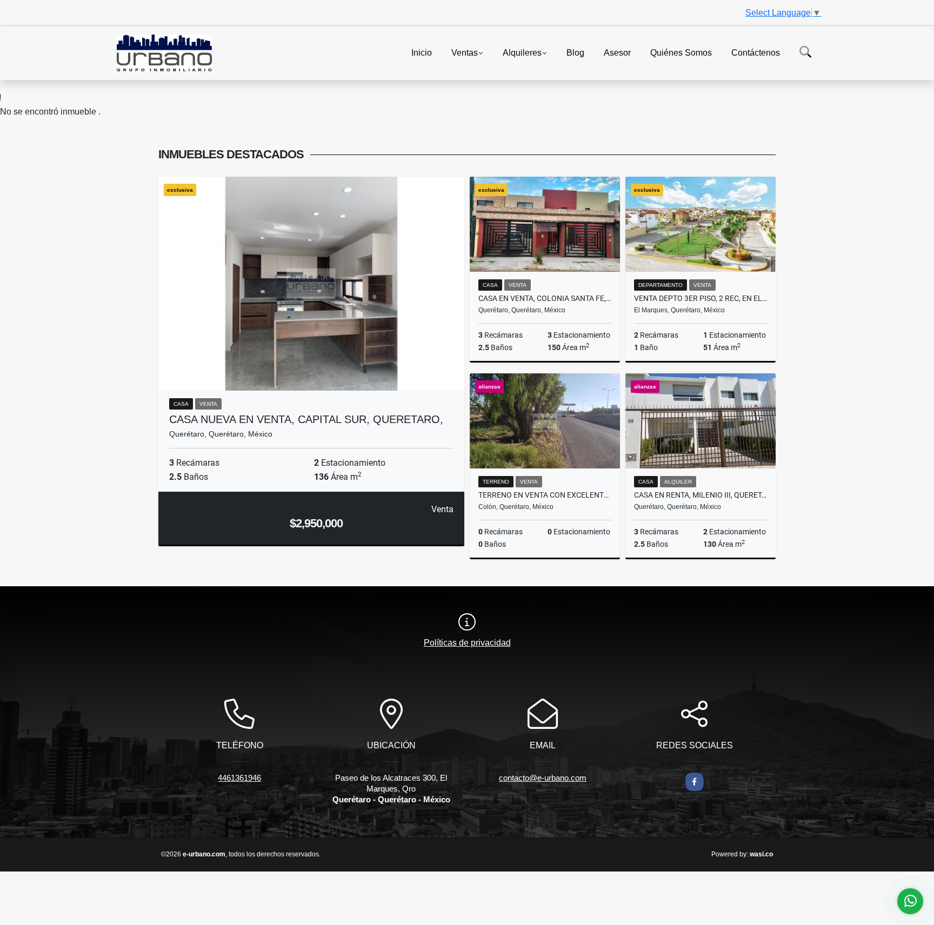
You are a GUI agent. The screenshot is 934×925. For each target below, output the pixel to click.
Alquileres (522, 52)
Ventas (464, 52)
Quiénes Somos (681, 52)
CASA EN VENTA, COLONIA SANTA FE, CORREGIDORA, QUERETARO (544, 298)
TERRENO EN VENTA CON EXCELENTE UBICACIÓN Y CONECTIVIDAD (544, 495)
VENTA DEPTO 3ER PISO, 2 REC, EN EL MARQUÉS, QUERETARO (700, 298)
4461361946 (239, 777)
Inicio (421, 52)
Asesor (617, 52)
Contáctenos (755, 52)
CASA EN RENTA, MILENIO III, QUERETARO (700, 495)
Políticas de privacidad (467, 642)
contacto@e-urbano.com (542, 777)
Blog (575, 52)
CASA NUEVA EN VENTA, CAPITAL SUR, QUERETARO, (306, 419)
